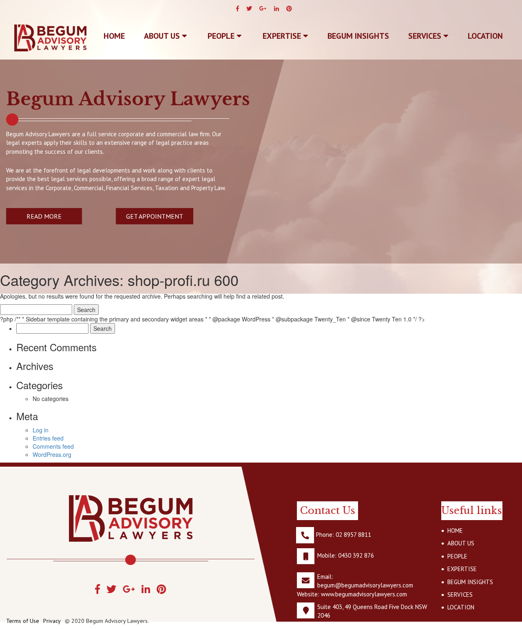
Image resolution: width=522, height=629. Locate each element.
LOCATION (485, 36)
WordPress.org (52, 454)
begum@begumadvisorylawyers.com (365, 585)
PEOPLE (222, 36)
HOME (455, 530)
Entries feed (48, 438)
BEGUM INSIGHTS (358, 36)
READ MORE (44, 216)
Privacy (52, 621)
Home (114, 36)
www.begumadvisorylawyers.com (364, 594)
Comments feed (53, 446)
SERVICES (425, 36)
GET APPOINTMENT (154, 216)
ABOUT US (163, 36)
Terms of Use (22, 621)
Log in (41, 430)
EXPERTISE (283, 36)
